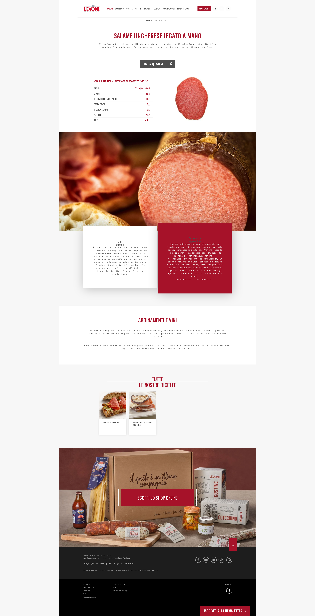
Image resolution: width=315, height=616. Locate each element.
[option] (113, 414)
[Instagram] (229, 560)
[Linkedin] (214, 560)
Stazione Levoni (183, 8)
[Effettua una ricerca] (215, 8)
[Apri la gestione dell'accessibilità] (229, 591)
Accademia (119, 8)
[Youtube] (206, 560)
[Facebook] (198, 560)
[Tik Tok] (221, 560)
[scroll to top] (233, 544)
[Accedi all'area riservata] (228, 8)
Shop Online (204, 8)
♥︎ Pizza (129, 8)
